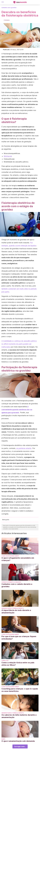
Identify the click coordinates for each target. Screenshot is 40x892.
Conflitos (4, 660)
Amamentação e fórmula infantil (12, 608)
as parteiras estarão (23, 448)
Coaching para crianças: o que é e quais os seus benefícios (19, 690)
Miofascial (8, 156)
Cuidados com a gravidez (8, 7)
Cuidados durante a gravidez (11, 582)
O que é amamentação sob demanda (18, 741)
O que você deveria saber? (10, 556)
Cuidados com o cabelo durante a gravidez (16, 585)
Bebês (3, 739)
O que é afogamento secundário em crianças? (17, 559)
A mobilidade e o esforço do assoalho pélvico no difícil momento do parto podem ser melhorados (19, 344)
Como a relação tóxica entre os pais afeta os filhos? (17, 663)
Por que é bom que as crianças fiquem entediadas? (18, 637)
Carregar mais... (20, 746)
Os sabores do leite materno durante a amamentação (18, 716)
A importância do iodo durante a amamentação (16, 611)
